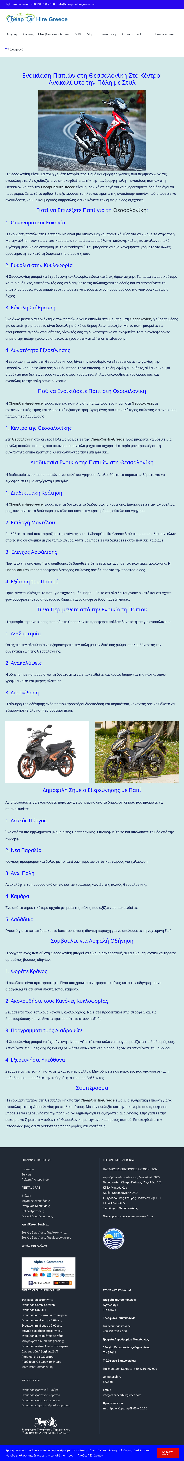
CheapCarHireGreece (58, 187)
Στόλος (26, 1195)
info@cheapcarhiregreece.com (77, 4)
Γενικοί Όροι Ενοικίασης (37, 1216)
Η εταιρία (28, 1169)
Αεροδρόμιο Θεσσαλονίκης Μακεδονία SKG (131, 1177)
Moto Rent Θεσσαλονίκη (37, 1367)
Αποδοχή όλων (167, 1453)
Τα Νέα (26, 1174)
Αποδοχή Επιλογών (91, 1455)
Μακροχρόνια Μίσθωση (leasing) (43, 1341)
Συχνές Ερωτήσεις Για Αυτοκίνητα (44, 1232)
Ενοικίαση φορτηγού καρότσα (41, 1395)
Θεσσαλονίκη (129, 210)
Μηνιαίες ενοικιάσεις (36, 1201)
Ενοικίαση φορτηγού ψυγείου (41, 1400)
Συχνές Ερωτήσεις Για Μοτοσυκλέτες (46, 1237)
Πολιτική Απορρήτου (35, 1179)
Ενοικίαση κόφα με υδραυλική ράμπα (46, 1405)
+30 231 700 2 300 (115, 1331)
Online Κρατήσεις (33, 1211)
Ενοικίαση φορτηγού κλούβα (40, 1390)
